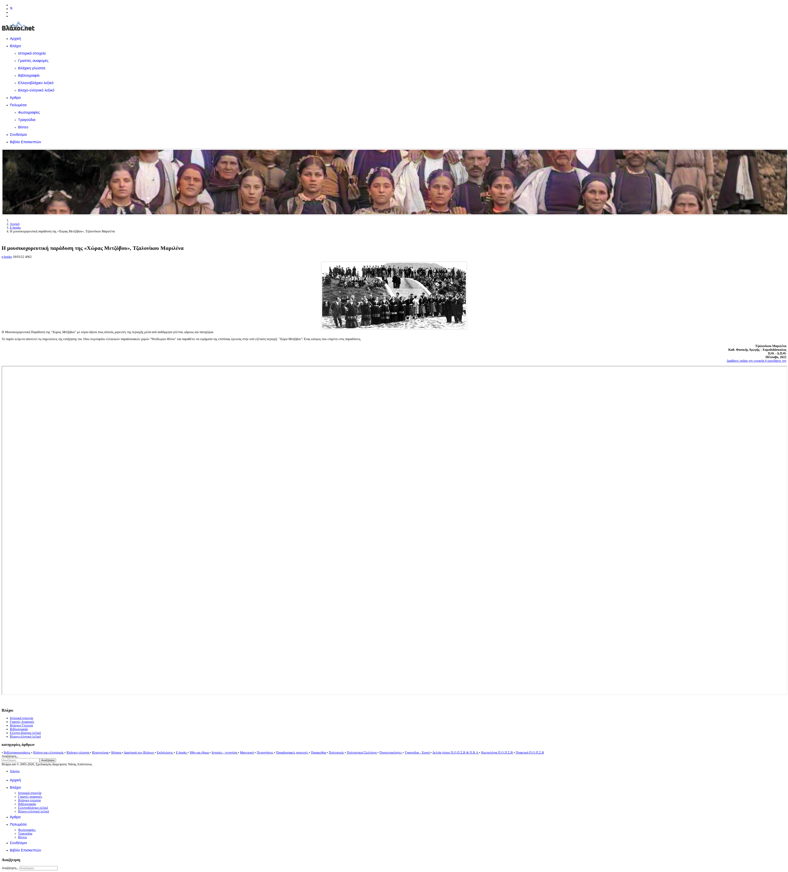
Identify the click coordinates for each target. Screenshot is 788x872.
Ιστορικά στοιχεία (32, 53)
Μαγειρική (247, 752)
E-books (182, 752)
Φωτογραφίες (29, 112)
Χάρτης (15, 771)
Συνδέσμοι (18, 135)
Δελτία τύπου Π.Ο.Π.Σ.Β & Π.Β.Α (455, 752)
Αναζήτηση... (10, 756)
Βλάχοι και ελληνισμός (48, 752)
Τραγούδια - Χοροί (418, 752)
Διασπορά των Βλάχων (139, 752)
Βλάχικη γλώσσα (31, 68)
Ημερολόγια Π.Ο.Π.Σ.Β (497, 752)
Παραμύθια (319, 752)
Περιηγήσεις (265, 752)
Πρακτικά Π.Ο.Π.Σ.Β (530, 752)
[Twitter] (11, 8)
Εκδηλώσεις (165, 752)
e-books (7, 256)
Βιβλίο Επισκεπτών (25, 142)
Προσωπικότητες (391, 752)
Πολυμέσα (18, 105)
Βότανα (116, 752)
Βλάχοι (15, 46)
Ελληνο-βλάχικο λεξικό (25, 733)
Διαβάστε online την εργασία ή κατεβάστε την (756, 360)
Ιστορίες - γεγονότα (225, 752)
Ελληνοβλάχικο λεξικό (36, 83)
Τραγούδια (26, 120)
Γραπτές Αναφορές (22, 721)
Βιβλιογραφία (28, 75)
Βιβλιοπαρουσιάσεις (17, 752)
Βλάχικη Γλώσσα (21, 725)
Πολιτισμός (337, 752)
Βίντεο (23, 127)
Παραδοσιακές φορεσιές (292, 752)
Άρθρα (15, 98)
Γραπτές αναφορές (33, 61)
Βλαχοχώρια (100, 752)
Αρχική (15, 39)
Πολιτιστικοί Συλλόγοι (362, 752)
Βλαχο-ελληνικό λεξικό (36, 90)
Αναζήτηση (47, 760)
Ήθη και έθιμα (200, 752)
